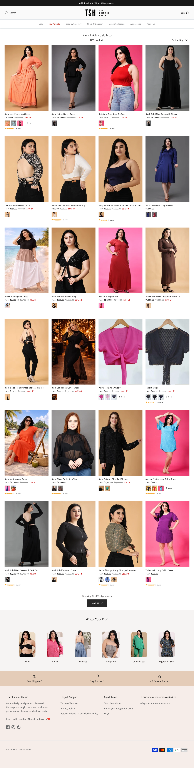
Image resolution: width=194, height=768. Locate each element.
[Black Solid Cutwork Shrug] (73, 260)
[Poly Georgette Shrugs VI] (120, 352)
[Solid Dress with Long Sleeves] (167, 169)
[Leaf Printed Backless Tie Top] (26, 169)
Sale (41, 23)
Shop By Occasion (95, 23)
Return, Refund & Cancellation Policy (79, 713)
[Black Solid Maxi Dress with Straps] (167, 78)
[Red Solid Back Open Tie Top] (120, 78)
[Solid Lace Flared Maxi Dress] (26, 78)
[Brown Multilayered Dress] (26, 260)
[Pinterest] (18, 727)
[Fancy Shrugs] (167, 352)
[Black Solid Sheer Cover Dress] (73, 352)
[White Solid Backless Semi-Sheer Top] (73, 169)
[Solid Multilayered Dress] (26, 443)
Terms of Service (68, 703)
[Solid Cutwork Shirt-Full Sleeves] (120, 443)
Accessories (135, 23)
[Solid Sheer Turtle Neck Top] (73, 443)
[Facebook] (8, 727)
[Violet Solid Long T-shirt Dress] (167, 534)
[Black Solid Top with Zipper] (73, 534)
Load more (97, 603)
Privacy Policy (67, 708)
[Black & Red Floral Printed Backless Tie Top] (26, 352)
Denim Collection (117, 23)
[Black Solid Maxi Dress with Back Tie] (26, 534)
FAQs (106, 713)
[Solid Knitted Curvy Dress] (73, 78)
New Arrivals (54, 23)
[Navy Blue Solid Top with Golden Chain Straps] (120, 169)
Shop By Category (73, 23)
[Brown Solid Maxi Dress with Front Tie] (167, 260)
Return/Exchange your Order (119, 708)
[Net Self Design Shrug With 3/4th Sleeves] (120, 534)
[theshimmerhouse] (97, 12)
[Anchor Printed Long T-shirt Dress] (167, 443)
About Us (151, 23)
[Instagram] (13, 727)
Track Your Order (112, 703)
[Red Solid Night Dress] (120, 260)
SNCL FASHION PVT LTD (22, 749)
